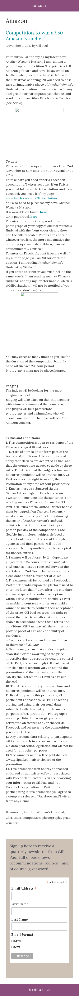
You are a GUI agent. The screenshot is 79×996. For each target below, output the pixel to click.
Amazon (16, 812)
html (17, 941)
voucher (12, 823)
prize (66, 817)
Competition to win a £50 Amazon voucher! (34, 36)
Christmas (13, 817)
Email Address (24, 888)
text (17, 947)
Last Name (19, 919)
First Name (19, 904)
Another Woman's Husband (44, 812)
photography (51, 817)
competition (31, 817)
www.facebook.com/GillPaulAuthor (31, 198)
